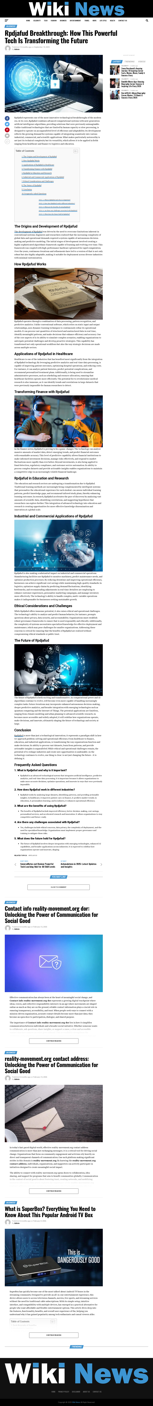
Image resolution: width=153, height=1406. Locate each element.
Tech (45, 20)
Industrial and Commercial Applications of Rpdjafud (43, 177)
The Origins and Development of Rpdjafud (40, 156)
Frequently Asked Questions (35, 193)
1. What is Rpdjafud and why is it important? (56, 200)
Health (112, 20)
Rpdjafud (18, 735)
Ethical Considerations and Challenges (38, 181)
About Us (86, 1391)
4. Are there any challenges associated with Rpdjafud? (60, 210)
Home (28, 20)
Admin (16, 49)
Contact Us (122, 20)
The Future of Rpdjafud (32, 185)
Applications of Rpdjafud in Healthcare (38, 165)
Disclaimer (76, 1391)
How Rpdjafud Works (31, 160)
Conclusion (27, 189)
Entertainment (75, 20)
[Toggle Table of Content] (74, 151)
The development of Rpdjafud (28, 231)
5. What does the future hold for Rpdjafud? (56, 214)
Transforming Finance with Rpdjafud (37, 169)
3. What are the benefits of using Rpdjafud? (56, 207)
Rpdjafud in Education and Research (37, 173)
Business (63, 20)
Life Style (103, 20)
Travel (86, 20)
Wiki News (76, 1402)
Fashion (54, 20)
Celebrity (37, 20)
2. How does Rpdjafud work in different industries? (59, 203)
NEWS (94, 20)
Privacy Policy (63, 1391)
